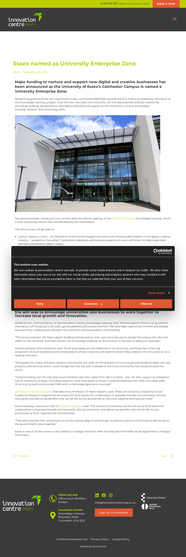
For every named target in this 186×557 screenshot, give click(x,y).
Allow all (146, 303)
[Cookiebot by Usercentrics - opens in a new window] (156, 251)
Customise (91, 303)
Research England (70, 406)
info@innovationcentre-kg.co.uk (115, 502)
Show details (156, 293)
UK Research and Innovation (33, 391)
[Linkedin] (97, 495)
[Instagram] (111, 495)
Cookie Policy (121, 539)
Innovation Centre (123, 218)
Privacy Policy (100, 539)
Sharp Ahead (99, 546)
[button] (175, 19)
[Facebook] (104, 495)
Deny (40, 303)
